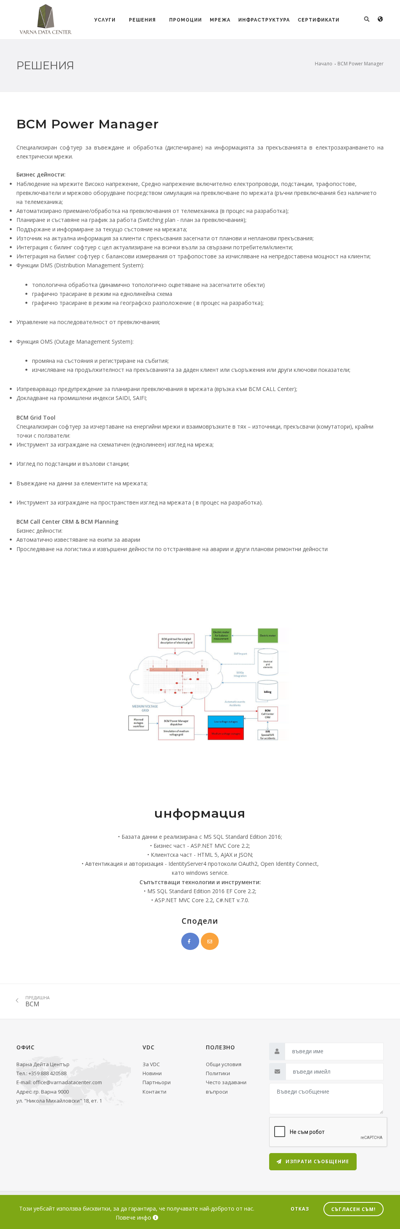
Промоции (185, 20)
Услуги (105, 20)
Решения (142, 20)
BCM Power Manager (361, 63)
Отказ (300, 1209)
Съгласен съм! (353, 1209)
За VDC (151, 1064)
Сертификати (318, 20)
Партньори (157, 1082)
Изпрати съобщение (316, 1161)
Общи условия (223, 1064)
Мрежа (220, 20)
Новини (152, 1073)
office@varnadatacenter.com (67, 1082)
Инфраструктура (264, 20)
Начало (323, 63)
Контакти (154, 1091)
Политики (218, 1073)
